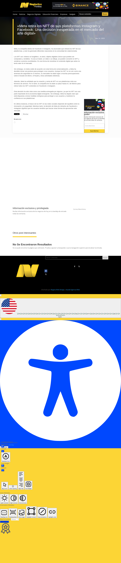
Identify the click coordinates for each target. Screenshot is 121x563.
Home (15, 14)
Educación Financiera (50, 14)
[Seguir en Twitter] (79, 266)
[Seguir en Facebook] (74, 266)
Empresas (63, 14)
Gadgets (72, 14)
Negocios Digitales (34, 14)
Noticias (22, 14)
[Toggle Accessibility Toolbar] (0, 295)
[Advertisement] (94, 72)
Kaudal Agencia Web (73, 290)
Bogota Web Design (57, 290)
